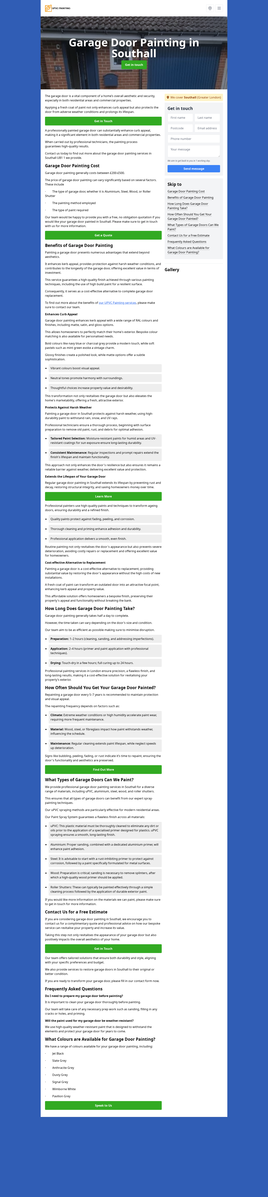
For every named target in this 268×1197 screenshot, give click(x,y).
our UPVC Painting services (117, 303)
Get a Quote (103, 235)
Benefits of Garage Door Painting (190, 197)
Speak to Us (103, 1105)
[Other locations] (210, 8)
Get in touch (134, 65)
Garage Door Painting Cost (186, 191)
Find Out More (103, 770)
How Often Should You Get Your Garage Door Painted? (190, 216)
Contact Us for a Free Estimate (188, 235)
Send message (194, 169)
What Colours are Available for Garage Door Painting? (188, 250)
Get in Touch (103, 121)
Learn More (103, 496)
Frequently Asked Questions (187, 242)
